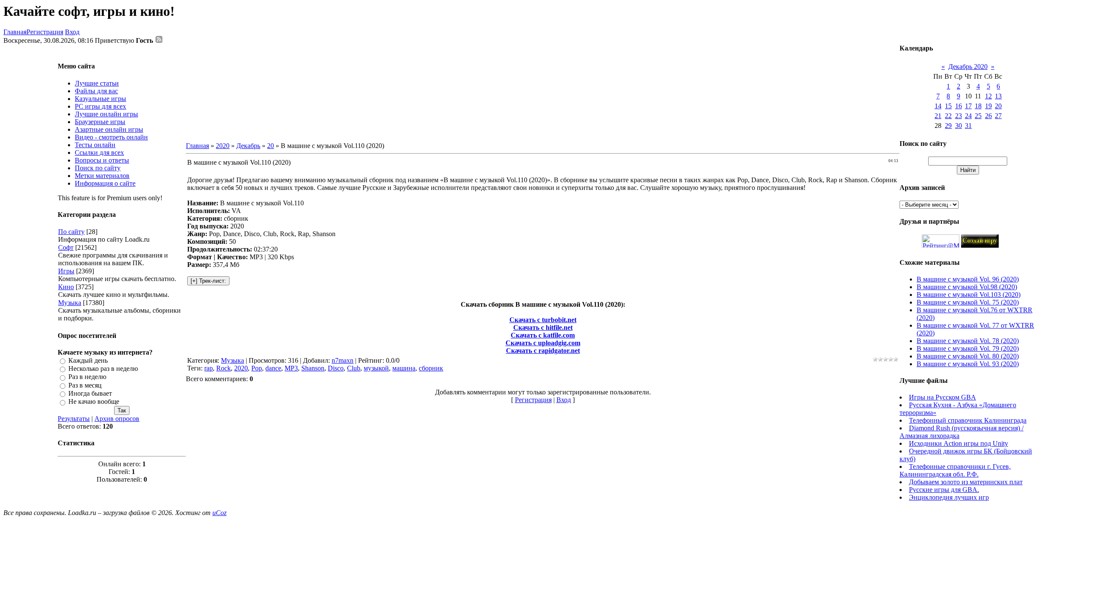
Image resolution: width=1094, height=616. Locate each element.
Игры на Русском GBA (942, 397)
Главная (14, 32)
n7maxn (342, 360)
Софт (66, 247)
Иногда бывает (90, 393)
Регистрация (44, 32)
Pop (256, 368)
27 (998, 115)
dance (273, 368)
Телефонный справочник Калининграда (967, 420)
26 (988, 115)
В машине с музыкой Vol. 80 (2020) (968, 356)
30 (958, 125)
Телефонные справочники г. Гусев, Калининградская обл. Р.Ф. (955, 470)
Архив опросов (116, 418)
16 (958, 106)
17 (968, 106)
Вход (72, 32)
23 (958, 115)
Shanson (312, 368)
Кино (66, 286)
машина (403, 368)
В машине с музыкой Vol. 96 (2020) (968, 279)
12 (988, 96)
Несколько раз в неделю (103, 368)
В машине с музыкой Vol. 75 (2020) (968, 302)
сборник (431, 368)
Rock (223, 368)
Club (353, 368)
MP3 (291, 368)
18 (978, 106)
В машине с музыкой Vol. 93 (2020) (968, 363)
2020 (222, 145)
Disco (336, 368)
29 (948, 125)
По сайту (71, 231)
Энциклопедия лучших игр (949, 497)
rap (208, 368)
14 (938, 106)
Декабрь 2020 (968, 66)
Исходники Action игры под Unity (958, 443)
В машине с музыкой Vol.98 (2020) (967, 286)
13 (998, 96)
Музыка (69, 302)
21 (938, 115)
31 (968, 125)
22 (948, 115)
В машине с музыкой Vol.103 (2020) (968, 294)
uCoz (219, 512)
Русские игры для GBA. (944, 489)
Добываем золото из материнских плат (966, 482)
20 (270, 145)
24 (968, 115)
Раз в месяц (85, 385)
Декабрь (248, 145)
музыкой (376, 368)
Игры (66, 271)
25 (978, 115)
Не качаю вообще (93, 402)
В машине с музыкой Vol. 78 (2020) (968, 340)
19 (988, 106)
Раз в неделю (87, 377)
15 (948, 106)
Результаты (74, 418)
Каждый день (88, 360)
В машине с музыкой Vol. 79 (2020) (968, 348)
